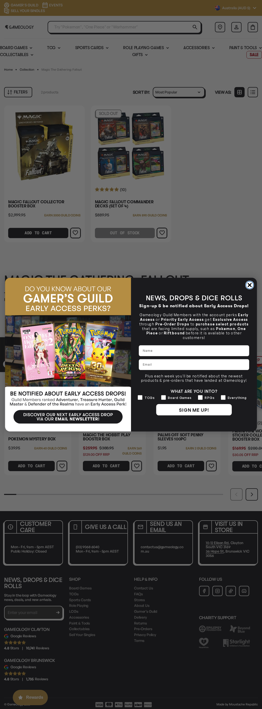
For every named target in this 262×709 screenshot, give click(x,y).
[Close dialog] (250, 285)
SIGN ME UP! (194, 409)
